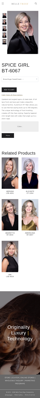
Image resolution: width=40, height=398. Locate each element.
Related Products (18, 153)
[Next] (31, 32)
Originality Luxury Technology (20, 332)
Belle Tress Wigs (21, 392)
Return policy (19, 395)
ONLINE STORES (27, 378)
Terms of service (30, 395)
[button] (2, 3)
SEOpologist (8, 395)
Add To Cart (9, 90)
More (8, 135)
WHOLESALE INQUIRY (14, 381)
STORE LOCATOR (12, 378)
